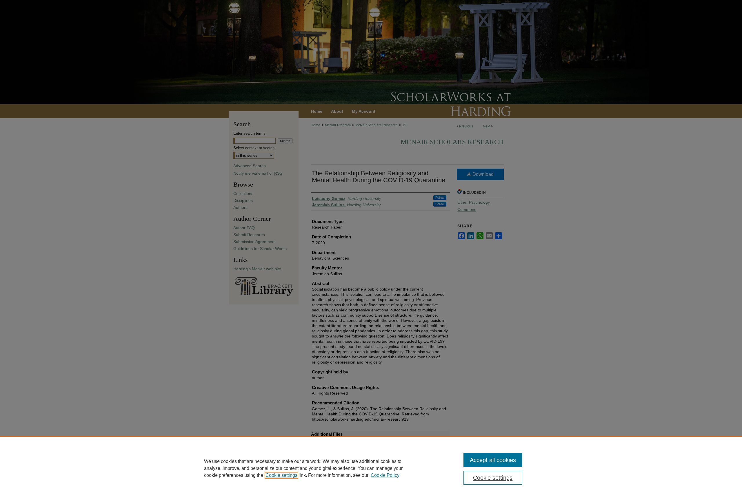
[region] (371, 468)
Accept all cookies (493, 460)
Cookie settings (281, 475)
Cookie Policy (385, 475)
